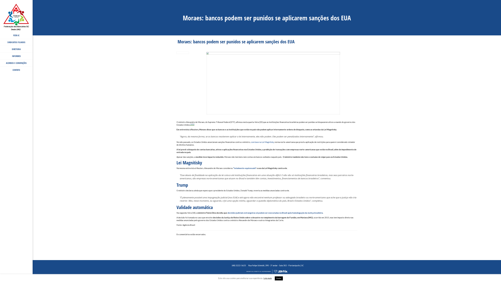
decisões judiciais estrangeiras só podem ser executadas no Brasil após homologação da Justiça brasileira (275, 213)
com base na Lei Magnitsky (262, 142)
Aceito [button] (278, 278)
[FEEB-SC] (16, 8)
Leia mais (268, 278)
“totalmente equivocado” (244, 168)
